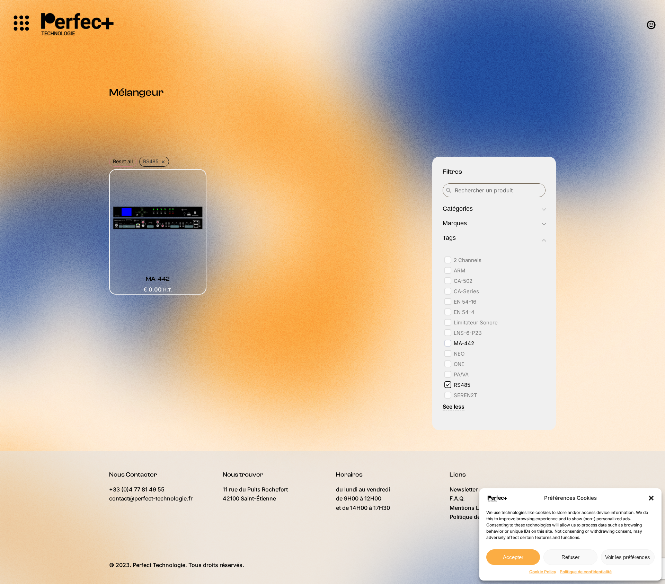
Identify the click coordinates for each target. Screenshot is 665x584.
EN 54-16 (465, 301)
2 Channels (467, 260)
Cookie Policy (542, 571)
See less (453, 406)
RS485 (462, 385)
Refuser (570, 557)
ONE (459, 364)
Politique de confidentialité (586, 571)
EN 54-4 (464, 312)
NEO (459, 353)
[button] (651, 498)
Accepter (513, 557)
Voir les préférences (627, 557)
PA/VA (461, 374)
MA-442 (464, 343)
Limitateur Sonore (476, 322)
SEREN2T (465, 395)
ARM (460, 270)
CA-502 (463, 281)
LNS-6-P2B (468, 333)
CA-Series (466, 291)
